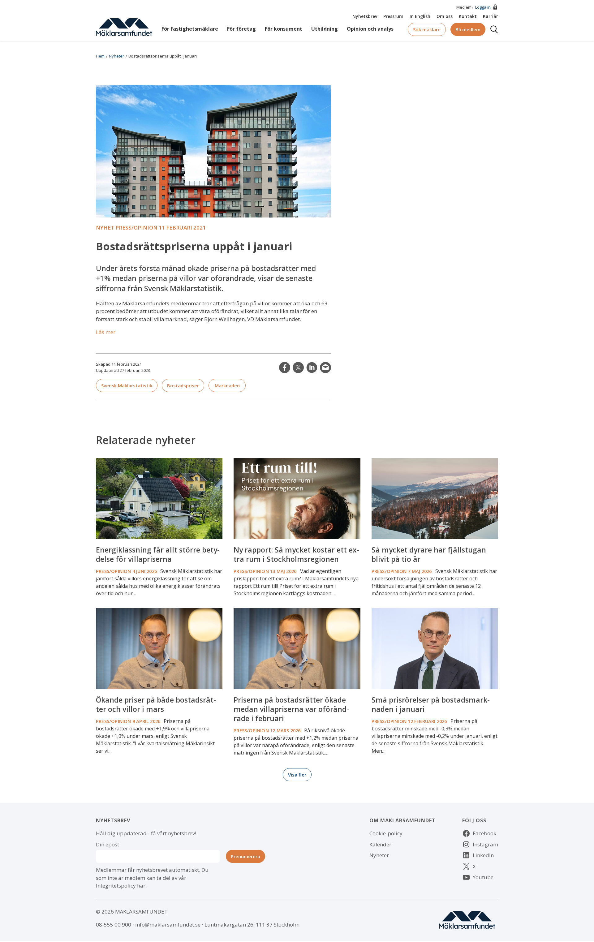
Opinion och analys (370, 28)
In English (420, 16)
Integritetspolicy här (120, 885)
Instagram (485, 844)
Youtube (483, 877)
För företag (241, 28)
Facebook (484, 833)
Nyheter (116, 56)
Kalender (380, 844)
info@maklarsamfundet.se (167, 924)
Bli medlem (467, 29)
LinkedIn (311, 367)
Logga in (483, 7)
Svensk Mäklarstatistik (126, 385)
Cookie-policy (385, 833)
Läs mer (105, 332)
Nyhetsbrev (364, 16)
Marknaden (227, 385)
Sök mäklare (427, 29)
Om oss (445, 16)
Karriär (490, 16)
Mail (325, 367)
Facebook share (284, 367)
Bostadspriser (183, 385)
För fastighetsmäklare (189, 28)
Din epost (107, 844)
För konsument (283, 28)
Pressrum (393, 16)
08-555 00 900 (113, 924)
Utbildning (324, 28)
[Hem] (124, 26)
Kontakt (468, 16)
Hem (100, 56)
